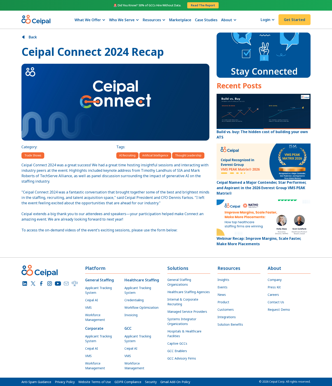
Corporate (94, 328)
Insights (223, 280)
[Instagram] (49, 283)
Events (222, 287)
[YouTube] (58, 283)
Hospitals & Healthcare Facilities (184, 333)
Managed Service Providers (187, 311)
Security (151, 382)
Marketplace (180, 19)
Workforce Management (95, 317)
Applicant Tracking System (98, 290)
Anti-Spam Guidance (36, 382)
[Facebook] (41, 283)
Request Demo (279, 309)
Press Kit (274, 287)
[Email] (66, 283)
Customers (225, 309)
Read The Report (203, 5)
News (221, 294)
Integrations (226, 317)
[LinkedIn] (24, 283)
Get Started (294, 19)
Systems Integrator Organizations (181, 321)
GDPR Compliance (128, 382)
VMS (88, 307)
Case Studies (206, 19)
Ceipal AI (91, 300)
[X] (33, 283)
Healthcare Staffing (141, 280)
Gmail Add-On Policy (175, 382)
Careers (273, 294)
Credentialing (134, 300)
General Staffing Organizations (179, 282)
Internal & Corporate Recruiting (182, 301)
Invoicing (131, 315)
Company (275, 280)
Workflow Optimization (141, 307)
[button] (90, 20)
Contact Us (276, 302)
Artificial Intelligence (155, 155)
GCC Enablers (177, 351)
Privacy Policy (65, 382)
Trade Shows (32, 155)
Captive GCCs (177, 343)
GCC (127, 328)
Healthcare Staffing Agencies (188, 292)
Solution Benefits (230, 324)
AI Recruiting (127, 155)
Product (223, 302)
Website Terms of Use (94, 382)
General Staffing (99, 280)
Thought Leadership (188, 155)
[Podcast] (74, 283)
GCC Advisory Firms (181, 358)
